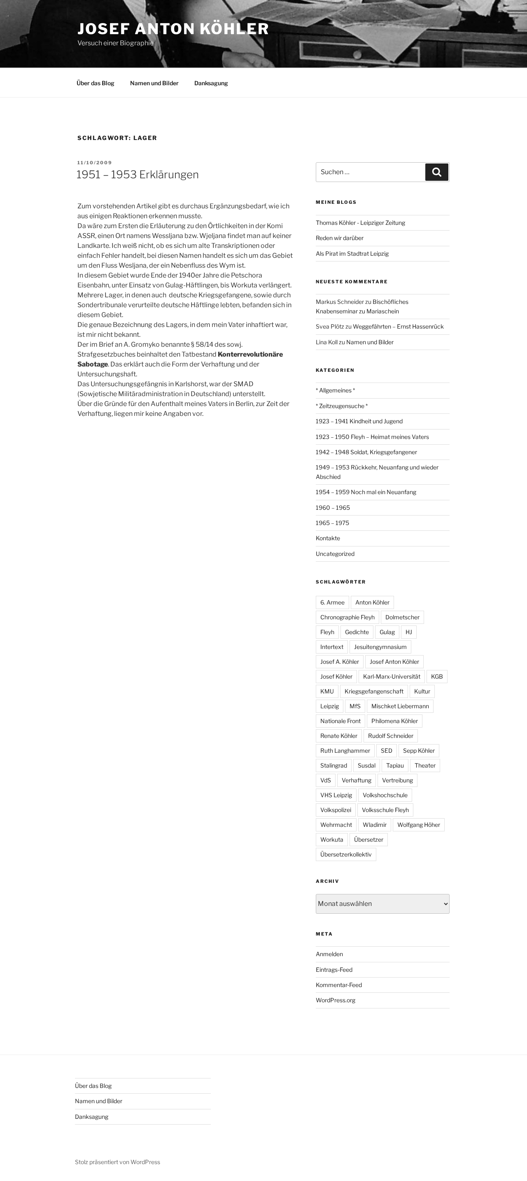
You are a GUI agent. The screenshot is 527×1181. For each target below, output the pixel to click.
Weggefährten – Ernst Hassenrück (398, 326)
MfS (355, 706)
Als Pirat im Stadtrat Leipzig (352, 253)
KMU (327, 691)
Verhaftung (356, 780)
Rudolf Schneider (390, 735)
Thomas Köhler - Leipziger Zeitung (360, 222)
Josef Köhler (336, 676)
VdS (325, 780)
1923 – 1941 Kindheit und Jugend (359, 421)
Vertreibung (397, 780)
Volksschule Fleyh (385, 809)
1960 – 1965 (333, 507)
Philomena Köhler (394, 720)
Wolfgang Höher (418, 824)
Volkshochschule (385, 794)
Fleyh (327, 631)
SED (386, 750)
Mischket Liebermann (400, 706)
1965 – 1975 (332, 522)
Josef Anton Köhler (173, 29)
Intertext (331, 646)
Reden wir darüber (340, 237)
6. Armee (332, 602)
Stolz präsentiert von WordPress (117, 1161)
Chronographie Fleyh (347, 617)
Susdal (366, 765)
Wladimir (375, 824)
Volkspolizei (335, 809)
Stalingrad (333, 765)
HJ (409, 631)
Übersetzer (368, 839)
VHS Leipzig (336, 794)
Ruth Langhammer (345, 750)
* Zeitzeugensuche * (342, 405)
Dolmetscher (402, 617)
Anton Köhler (372, 602)
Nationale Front (340, 720)
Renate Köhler (338, 735)
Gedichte (357, 631)
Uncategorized (335, 553)
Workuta (331, 839)
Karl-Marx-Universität (391, 676)
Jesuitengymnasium (380, 646)
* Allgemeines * (335, 390)
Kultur (422, 691)
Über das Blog (95, 82)
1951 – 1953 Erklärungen (138, 174)
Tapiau (395, 765)
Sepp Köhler (419, 750)
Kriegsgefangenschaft (374, 691)
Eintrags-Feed (334, 969)
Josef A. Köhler (339, 661)
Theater (425, 765)
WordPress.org (335, 1000)
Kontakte (328, 537)
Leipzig (329, 706)
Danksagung (211, 82)
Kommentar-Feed (339, 984)
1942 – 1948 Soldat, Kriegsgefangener (366, 451)
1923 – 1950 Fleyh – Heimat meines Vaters (372, 436)
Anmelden (329, 953)
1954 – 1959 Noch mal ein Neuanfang (366, 491)
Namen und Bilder (154, 82)
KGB (437, 676)
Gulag (387, 631)
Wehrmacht (336, 824)
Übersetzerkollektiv (346, 854)
